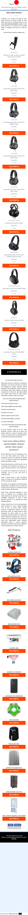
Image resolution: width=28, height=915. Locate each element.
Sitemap (14, 839)
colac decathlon (14, 720)
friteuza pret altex (14, 744)
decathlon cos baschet (14, 672)
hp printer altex (14, 648)
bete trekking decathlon (14, 600)
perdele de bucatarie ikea (14, 768)
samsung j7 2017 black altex (14, 696)
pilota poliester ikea (14, 624)
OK (20, 913)
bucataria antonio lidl (14, 552)
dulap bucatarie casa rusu (14, 792)
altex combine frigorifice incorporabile (14, 815)
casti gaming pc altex (14, 576)
